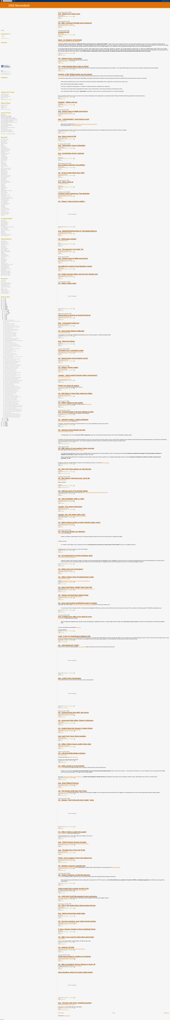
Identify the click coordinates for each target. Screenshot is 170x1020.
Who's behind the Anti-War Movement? (9, 122)
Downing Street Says (5, 153)
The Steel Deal (4, 202)
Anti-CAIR (3, 262)
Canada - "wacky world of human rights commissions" (78, 375)
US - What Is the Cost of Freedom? (70, 569)
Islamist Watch (4, 259)
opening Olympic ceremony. (64, 578)
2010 (3, 306)
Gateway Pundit (4, 158)
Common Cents (4, 147)
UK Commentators (5, 211)
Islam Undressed (4, 292)
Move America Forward (6, 175)
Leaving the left (63, 32)
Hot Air (2, 161)
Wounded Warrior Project (6, 99)
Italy (61, 327)
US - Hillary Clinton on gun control (70, 403)
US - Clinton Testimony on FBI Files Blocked (74, 875)
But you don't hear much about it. (65, 195)
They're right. (61, 722)
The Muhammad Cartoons (6, 130)
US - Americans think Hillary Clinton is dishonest (75, 720)
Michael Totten (4, 173)
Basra (62, 140)
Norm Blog (3, 179)
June (4, 316)
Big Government (4, 142)
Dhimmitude (3, 280)
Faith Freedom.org (5, 265)
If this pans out (61, 618)
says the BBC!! (61, 75)
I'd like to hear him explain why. (65, 316)
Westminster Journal (5, 274)
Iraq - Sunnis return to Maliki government (73, 111)
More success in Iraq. (63, 137)
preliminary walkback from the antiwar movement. (86, 124)
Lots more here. (82, 646)
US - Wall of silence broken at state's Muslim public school (79, 522)
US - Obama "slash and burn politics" (71, 201)
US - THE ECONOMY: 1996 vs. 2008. (71, 499)
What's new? (61, 267)
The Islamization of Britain (6, 129)
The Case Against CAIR (6, 124)
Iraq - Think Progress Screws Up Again (72, 842)
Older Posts (166, 1012)
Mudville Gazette (4, 105)
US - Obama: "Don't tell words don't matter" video (76, 800)
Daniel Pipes (3, 247)
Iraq (61, 18)
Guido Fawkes (4, 159)
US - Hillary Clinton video (67, 283)
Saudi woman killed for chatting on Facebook (74, 956)
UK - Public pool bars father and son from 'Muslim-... (12, 346)
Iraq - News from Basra (66, 341)
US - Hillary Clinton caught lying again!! (72, 832)
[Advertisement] (9, 19)
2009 (3, 307)
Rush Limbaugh (4, 192)
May (4, 317)
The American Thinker (5, 196)
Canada (62, 382)
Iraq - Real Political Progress (68, 783)
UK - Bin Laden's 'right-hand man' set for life (74, 478)
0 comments (70, 16)
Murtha (62, 674)
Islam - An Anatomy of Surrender (70, 40)
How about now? (116, 867)
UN (61, 270)
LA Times (62, 641)
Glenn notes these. (62, 120)
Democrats (63, 70)
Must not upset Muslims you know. (65, 24)
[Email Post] (74, 16)
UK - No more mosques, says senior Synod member (77, 921)
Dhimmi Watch (4, 249)
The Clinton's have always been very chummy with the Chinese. (76, 580)
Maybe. (59, 154)
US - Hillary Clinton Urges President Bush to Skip (76, 577)
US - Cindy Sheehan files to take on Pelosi (73, 66)
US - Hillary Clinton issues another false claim (74, 744)
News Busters (4, 178)
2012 (3, 304)
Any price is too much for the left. (65, 570)
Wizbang (3, 215)
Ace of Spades (4, 140)
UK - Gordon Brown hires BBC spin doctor (73, 712)
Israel (2, 288)
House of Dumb (4, 229)
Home (113, 1012)
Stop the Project (4, 263)
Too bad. (60, 876)
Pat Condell (3, 183)
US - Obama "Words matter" (68, 367)
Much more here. (105, 462)
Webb (64, 98)
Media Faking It (4, 128)
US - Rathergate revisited (67, 239)
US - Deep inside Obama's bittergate (71, 331)
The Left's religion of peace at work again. (67, 958)
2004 (3, 425)
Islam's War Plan (4, 123)
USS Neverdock (19, 5)
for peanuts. (60, 103)
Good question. (61, 907)
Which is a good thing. (63, 851)
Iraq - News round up (65, 182)
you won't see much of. (63, 183)
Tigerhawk (3, 205)
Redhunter (3, 189)
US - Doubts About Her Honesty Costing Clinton (75, 728)
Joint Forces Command (6, 109)
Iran (61, 632)
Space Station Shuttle (5, 194)
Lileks (2, 167)
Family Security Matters (6, 271)
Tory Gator (3, 210)
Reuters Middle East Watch (6, 190)
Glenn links (60, 767)
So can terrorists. (62, 387)
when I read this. (80, 449)
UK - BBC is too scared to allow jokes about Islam (76, 937)
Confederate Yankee (5, 148)
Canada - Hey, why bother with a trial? (71, 514)
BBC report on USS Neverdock (7, 131)
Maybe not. (60, 157)
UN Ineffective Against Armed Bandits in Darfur (75, 266)
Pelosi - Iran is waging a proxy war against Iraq (75, 858)
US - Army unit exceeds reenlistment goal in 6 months (77, 603)
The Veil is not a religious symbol (8, 133)
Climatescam (3, 146)
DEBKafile (3, 152)
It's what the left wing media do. (65, 232)
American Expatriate (5, 230)
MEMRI (2, 252)
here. (77, 421)
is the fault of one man (63, 792)
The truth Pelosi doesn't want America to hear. (68, 784)
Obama (62, 319)
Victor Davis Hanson (5, 212)
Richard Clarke (4, 289)
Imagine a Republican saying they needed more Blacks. (70, 596)
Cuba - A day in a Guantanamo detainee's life (74, 636)
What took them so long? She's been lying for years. (69, 729)
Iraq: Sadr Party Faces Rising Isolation (72, 736)
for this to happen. (78, 965)
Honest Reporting (4, 228)
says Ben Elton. (61, 938)
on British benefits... (62, 479)
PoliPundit (3, 185)
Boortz (2, 144)
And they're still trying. (63, 174)
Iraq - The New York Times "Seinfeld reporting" (75, 1003)
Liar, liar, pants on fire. (62, 833)
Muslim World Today (5, 266)
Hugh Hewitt (3, 162)
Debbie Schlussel (4, 151)
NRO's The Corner (5, 180)
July (4, 315)
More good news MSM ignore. (64, 250)
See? (59, 242)
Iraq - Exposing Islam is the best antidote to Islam (76, 412)
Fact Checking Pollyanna (6, 234)
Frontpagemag (4, 157)
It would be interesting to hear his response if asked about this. (71, 948)
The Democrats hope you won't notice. (66, 500)
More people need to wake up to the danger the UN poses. (70, 352)
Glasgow (65, 443)
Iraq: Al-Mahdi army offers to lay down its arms (75, 617)
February (5, 419)
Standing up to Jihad (5, 270)
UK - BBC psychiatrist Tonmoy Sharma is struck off (76, 964)
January (5, 420)
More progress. (61, 15)
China (62, 583)
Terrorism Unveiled (5, 244)
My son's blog (4, 177)
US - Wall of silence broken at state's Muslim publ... (12, 372)
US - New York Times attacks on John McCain (74, 469)
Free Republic (4, 156)
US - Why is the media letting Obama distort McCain (76, 905)
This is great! (61, 67)
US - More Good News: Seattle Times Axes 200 (75, 587)
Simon (65, 779)
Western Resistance (5, 255)
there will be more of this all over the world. (77, 516)
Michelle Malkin (4, 174)
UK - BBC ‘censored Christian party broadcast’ (75, 23)
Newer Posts (61, 1012)
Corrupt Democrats (5, 285)
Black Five (3, 106)
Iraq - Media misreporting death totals (71, 913)
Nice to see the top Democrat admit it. (66, 859)
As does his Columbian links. (64, 395)
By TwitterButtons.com (6, 74)
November (5, 310)
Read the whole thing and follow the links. (67, 557)
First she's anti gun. (62, 404)
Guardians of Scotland (5, 273)
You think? (60, 930)
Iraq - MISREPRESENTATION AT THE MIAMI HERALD (77, 231)
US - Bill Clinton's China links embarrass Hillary (75, 393)
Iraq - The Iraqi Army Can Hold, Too (70, 249)
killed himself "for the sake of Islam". (66, 431)
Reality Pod (3, 188)
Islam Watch (3, 261)
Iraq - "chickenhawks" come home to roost (73, 119)
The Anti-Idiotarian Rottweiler (7, 198)
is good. (59, 342)
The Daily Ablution (5, 222)
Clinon (62, 748)
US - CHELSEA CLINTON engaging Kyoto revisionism (77, 896)
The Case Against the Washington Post (9, 120)
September (5, 312)
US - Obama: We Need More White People (73, 595)
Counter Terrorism (5, 242)
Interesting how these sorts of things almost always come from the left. (73, 843)
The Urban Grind (4, 204)
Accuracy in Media (5, 139)
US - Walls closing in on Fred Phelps (71, 766)
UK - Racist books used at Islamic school (73, 358)
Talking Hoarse (4, 221)
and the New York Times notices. (65, 112)
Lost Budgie (3, 257)
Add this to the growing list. (64, 745)
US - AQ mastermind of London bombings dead (75, 555)
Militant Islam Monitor (5, 251)
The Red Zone (4, 246)
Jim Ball (2, 258)
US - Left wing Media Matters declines (71, 753)
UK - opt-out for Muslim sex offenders (71, 531)
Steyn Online (3, 195)
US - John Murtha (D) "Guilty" (68, 645)
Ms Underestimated (5, 176)
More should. (61, 33)
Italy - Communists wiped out (68, 323)
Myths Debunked (4, 126)
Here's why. (78, 627)
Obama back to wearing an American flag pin (74, 315)
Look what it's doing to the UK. (64, 379)
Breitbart (3, 145)
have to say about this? (81, 890)
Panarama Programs (5, 293)
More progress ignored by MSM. (65, 260)
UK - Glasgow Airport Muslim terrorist (71, 430)
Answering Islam (4, 254)
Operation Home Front (5, 96)
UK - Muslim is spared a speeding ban (72, 866)
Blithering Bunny (4, 224)
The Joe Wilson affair (5, 282)
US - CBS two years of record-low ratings (73, 491)
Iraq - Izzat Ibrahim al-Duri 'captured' (71, 153)
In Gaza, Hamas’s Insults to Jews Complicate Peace (76, 929)
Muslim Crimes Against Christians (8, 127)
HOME (2, 30)
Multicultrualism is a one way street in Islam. (67, 922)
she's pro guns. (88, 404)
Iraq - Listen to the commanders (69, 678)
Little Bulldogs (4, 260)
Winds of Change (4, 214)
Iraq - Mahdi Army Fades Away (69, 14)
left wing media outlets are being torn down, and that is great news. (79, 588)
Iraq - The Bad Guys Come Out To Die (71, 850)
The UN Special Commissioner (7, 226)
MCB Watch (3, 253)
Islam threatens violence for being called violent (75, 972)
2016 (3, 300)
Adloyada (3, 231)
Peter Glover (3, 233)
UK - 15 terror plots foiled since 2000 (71, 173)
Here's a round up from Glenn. (64, 421)
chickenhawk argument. (76, 125)
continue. (60, 470)
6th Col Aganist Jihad (5, 250)
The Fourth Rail (4, 201)
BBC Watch (3, 225)
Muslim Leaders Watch (6, 275)
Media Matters (63, 762)
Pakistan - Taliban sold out (67, 102)
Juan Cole (3, 281)
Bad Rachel (3, 141)
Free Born (3, 155)
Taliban (62, 106)
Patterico (3, 184)
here (64, 1006)
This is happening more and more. (65, 275)
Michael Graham (4, 172)
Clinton (62, 310)
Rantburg (3, 245)
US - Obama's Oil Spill (66, 947)
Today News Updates (5, 209)
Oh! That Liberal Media (6, 182)
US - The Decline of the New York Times (72, 791)
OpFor (2, 108)
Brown (64, 717)
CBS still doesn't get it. (63, 240)
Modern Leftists (4, 290)
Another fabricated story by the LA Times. (67, 637)
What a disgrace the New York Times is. (66, 1004)
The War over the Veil (5, 291)
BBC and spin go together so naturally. (66, 714)
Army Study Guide (5, 94)
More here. (60, 185)
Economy (62, 503)
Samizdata (3, 193)
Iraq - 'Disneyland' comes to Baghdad (71, 145)
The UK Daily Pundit (5, 203)
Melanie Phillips (4, 223)
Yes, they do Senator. (62, 369)
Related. (60, 484)
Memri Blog (3, 269)
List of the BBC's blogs (5, 168)
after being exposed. (62, 754)
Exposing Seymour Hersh (6, 283)
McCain (62, 473)
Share (59, 17)
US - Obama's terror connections (70, 58)
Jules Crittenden (4, 166)
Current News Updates (6, 150)
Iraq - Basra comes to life (67, 136)
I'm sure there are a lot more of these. (66, 524)
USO (2, 98)
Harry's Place (4, 160)
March (4, 418)
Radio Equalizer (4, 187)
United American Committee (7, 264)
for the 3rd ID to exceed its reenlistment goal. (82, 604)
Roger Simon (4, 191)
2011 (3, 305)
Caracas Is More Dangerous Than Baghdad (73, 193)
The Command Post (5, 200)
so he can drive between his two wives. (66, 867)
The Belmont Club (5, 199)
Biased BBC (3, 220)
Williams (66, 641)
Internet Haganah (4, 248)
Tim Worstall (3, 207)
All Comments (6, 38)
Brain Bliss (2, 1019)
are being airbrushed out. (63, 60)
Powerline (3, 186)
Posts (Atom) (67, 1015)
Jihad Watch (3, 241)
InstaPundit (3, 163)
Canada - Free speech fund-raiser (70, 507)
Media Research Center (6, 169)
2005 (3, 424)
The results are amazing (63, 413)
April (4, 319)
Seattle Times (63, 591)
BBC (62, 27)
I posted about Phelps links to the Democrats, (73, 776)
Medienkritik (3, 170)
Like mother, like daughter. (63, 897)
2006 (3, 423)
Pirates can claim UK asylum (68, 386)
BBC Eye (3, 232)
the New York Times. (73, 757)
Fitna (62, 999)
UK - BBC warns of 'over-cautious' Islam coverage (76, 448)
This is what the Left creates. (64, 376)
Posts (4, 36)
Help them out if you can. (63, 508)
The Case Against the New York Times (9, 119)
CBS (62, 245)
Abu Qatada (63, 487)
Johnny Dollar (4, 164)
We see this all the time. (63, 359)
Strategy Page (4, 107)
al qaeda (62, 565)
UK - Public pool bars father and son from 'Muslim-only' (78, 274)
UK (61, 390)
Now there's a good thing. (63, 324)
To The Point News (5, 208)
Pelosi (66, 862)
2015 (3, 301)
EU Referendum (4, 154)
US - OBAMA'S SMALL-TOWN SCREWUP (73, 420)
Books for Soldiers (5, 95)
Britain (62, 870)
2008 (3, 309)
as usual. (60, 915)
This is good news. (62, 737)
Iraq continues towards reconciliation (71, 165)
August (4, 314)
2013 (3, 302)
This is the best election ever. (64, 332)
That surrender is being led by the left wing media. (68, 41)
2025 (3, 298)
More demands (61, 533)
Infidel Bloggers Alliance (6, 268)
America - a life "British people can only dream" (75, 74)
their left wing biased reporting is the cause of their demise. (95, 492)
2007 (3, 422)
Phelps (62, 779)
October (5, 311)
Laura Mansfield (4, 267)
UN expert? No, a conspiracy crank (70, 350)
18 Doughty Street (5, 235)
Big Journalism (4, 143)
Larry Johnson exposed (6, 287)
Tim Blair (3, 206)
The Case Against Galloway (7, 125)
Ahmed (62, 443)
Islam (62, 36)
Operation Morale (4, 97)
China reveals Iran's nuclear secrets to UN (73, 888)
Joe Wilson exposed (5, 284)
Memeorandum (4, 171)
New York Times (67, 473)
